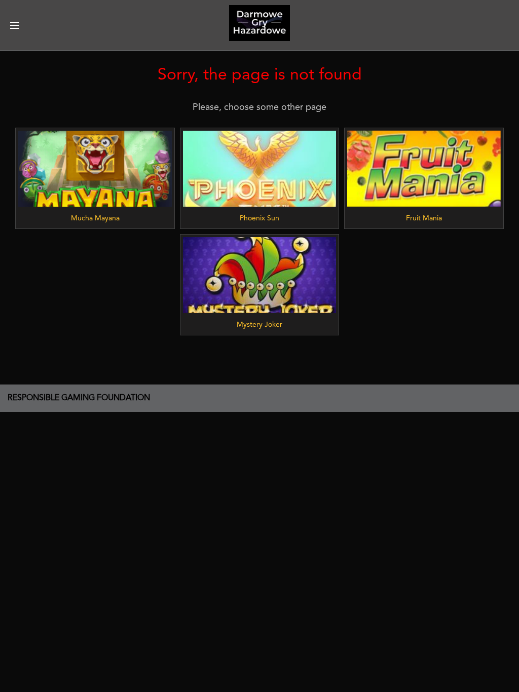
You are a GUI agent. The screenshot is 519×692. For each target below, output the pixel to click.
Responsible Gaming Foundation (79, 398)
